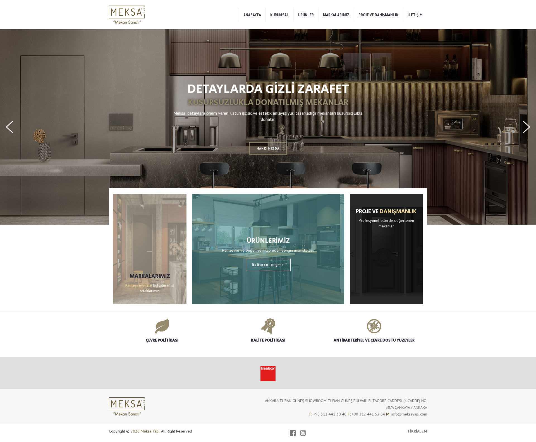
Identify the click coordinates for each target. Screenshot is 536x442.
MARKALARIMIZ (336, 15)
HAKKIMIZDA (268, 148)
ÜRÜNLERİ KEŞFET (268, 265)
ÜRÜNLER (306, 15)
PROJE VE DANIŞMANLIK (378, 15)
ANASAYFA (252, 15)
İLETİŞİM (415, 15)
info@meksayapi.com (409, 414)
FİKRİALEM (417, 431)
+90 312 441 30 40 (330, 414)
